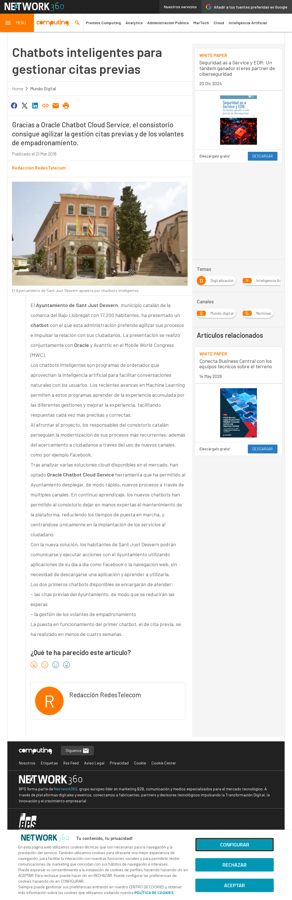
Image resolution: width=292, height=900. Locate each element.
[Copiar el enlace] (45, 105)
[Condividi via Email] (55, 105)
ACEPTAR (234, 885)
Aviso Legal (94, 762)
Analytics (134, 22)
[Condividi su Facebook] (14, 105)
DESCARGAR (262, 156)
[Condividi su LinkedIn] (34, 105)
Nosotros (27, 762)
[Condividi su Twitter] (24, 105)
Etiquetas (49, 762)
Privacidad (119, 762)
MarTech (201, 22)
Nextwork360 (65, 788)
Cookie (140, 762)
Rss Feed (71, 762)
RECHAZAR (234, 865)
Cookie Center (163, 762)
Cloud (219, 22)
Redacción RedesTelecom (39, 167)
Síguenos (74, 750)
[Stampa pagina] (66, 105)
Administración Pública (168, 22)
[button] (17, 23)
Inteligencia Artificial (248, 22)
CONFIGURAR (234, 844)
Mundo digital (43, 88)
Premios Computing (103, 22)
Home (17, 88)
